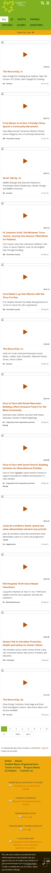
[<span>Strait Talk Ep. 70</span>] (25, 161)
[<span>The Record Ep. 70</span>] (25, 332)
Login (43, 748)
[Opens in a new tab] (25, 787)
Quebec (21, 25)
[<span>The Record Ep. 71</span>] (25, 54)
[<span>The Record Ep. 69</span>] (25, 682)
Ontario (7, 25)
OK (48, 860)
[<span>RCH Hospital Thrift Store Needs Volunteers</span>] (25, 567)
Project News (32, 767)
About (18, 760)
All (4, 19)
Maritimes (36, 25)
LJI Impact (11, 770)
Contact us (26, 770)
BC (11, 19)
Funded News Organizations (21, 764)
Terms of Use (13, 767)
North (22, 19)
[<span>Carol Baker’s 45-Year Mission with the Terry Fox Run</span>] (25, 277)
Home (8, 760)
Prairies (35, 19)
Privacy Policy (31, 863)
